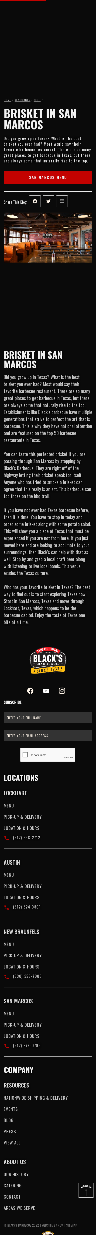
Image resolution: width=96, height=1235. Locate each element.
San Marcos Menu (48, 177)
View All (12, 1142)
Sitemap (71, 1225)
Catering (13, 1185)
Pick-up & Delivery (23, 816)
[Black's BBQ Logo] (48, 660)
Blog (37, 100)
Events (11, 1108)
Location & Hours (22, 828)
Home (7, 100)
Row (61, 1225)
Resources (23, 100)
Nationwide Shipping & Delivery (36, 1097)
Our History (16, 1174)
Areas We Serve (19, 1207)
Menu (9, 805)
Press (10, 1131)
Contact (12, 1196)
